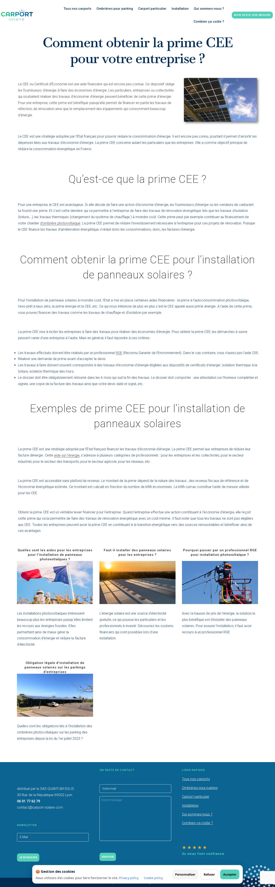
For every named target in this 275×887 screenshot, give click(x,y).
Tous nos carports (196, 779)
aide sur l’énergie (66, 455)
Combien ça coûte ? (197, 823)
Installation (190, 805)
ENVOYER (108, 856)
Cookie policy (153, 878)
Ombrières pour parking (200, 788)
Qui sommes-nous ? (197, 814)
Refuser (209, 874)
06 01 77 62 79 (28, 801)
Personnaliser (185, 874)
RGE (119, 353)
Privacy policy (129, 878)
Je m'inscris (28, 857)
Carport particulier (195, 797)
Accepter (229, 874)
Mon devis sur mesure (252, 15)
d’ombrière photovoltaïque (60, 223)
